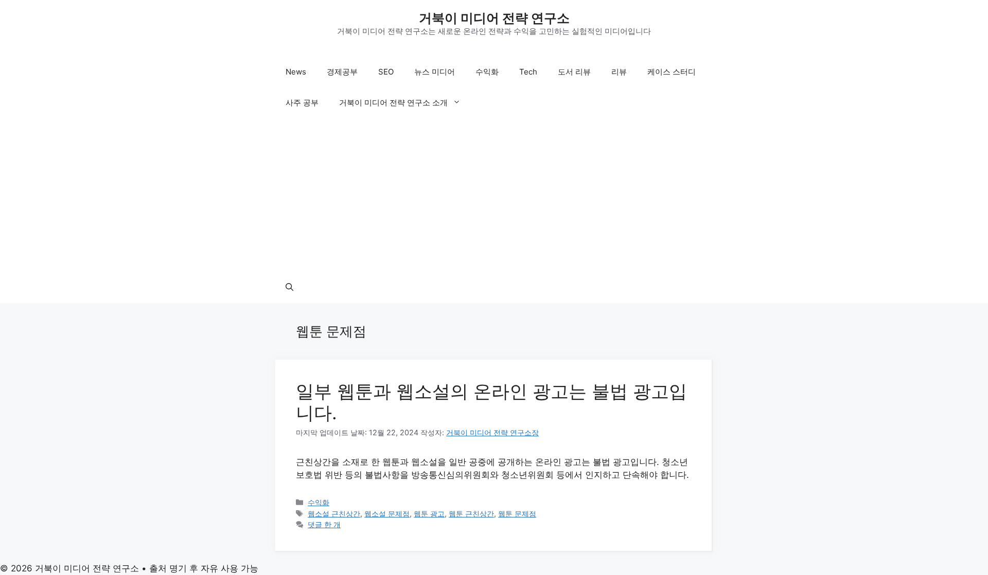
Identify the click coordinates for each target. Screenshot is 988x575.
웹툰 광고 (429, 513)
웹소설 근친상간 (334, 513)
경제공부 (342, 72)
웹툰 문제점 (517, 513)
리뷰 (619, 72)
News (296, 72)
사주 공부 (302, 102)
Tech (528, 72)
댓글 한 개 (324, 524)
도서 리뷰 (574, 72)
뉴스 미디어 (434, 72)
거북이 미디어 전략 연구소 (494, 18)
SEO (386, 72)
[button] (289, 287)
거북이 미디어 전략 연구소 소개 (393, 102)
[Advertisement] (494, 195)
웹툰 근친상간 (471, 513)
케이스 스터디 (671, 72)
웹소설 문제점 (387, 513)
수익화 (487, 72)
